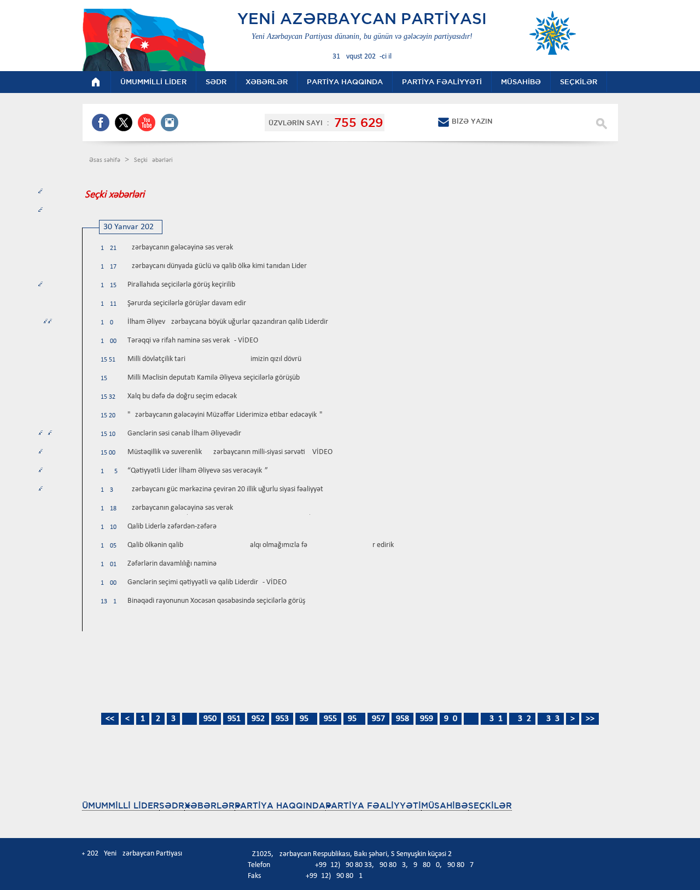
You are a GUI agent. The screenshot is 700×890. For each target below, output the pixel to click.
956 (354, 718)
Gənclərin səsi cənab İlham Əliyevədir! (185, 433)
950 (210, 718)
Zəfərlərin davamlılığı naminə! (173, 564)
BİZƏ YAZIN (472, 121)
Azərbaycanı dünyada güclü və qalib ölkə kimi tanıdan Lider (217, 266)
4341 (494, 718)
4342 (522, 718)
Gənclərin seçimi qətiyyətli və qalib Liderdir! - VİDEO (207, 582)
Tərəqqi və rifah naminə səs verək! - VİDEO (192, 340)
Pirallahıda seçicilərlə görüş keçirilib (181, 285)
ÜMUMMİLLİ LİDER (120, 805)
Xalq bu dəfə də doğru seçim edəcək (182, 396)
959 (426, 718)
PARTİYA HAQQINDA (280, 805)
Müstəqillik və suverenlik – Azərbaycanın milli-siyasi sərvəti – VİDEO (229, 452)
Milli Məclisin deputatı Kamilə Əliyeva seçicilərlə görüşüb (213, 378)
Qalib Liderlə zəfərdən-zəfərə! (173, 526)
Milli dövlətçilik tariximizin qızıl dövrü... (217, 359)
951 (234, 718)
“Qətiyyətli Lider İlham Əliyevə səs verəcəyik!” (197, 471)
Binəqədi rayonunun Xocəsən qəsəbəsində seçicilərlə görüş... (219, 601)
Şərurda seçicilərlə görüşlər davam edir (186, 303)
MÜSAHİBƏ (444, 805)
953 (282, 718)
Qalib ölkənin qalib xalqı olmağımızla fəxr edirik (260, 545)
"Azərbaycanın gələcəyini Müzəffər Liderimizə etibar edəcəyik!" (225, 415)
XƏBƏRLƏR (209, 805)
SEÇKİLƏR (490, 805)
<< (110, 718)
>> (590, 718)
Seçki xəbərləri (153, 160)
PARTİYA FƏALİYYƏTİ (373, 805)
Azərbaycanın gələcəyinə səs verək (180, 247)
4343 (550, 718)
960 (450, 718)
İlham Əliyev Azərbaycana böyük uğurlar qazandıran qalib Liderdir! (229, 322)
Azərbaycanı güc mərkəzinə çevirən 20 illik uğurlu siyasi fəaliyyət (225, 489)
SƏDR (171, 805)
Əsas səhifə (105, 160)
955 (330, 718)
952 (258, 718)
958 (402, 718)
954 (306, 718)
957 (378, 718)
